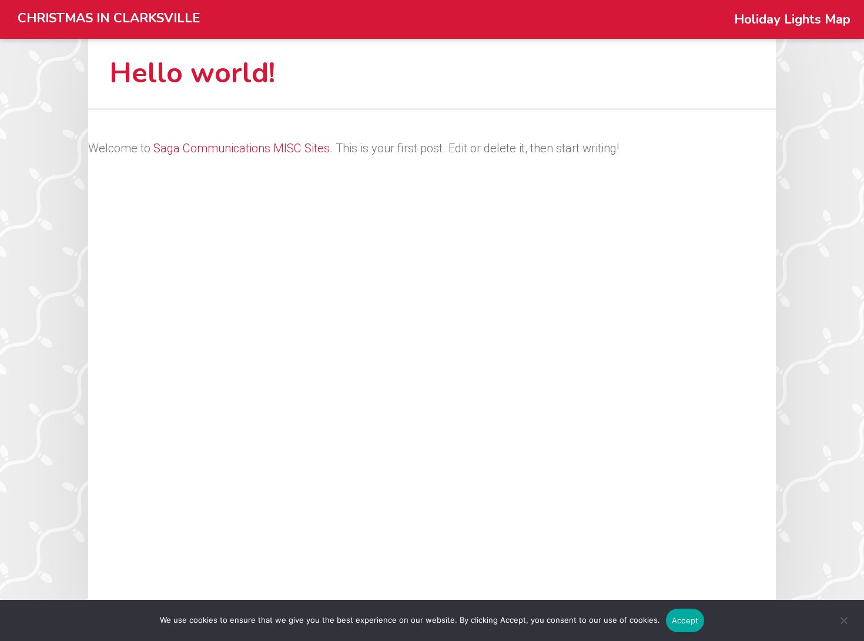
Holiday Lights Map (792, 19)
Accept (685, 620)
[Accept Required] (843, 626)
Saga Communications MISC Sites (241, 148)
